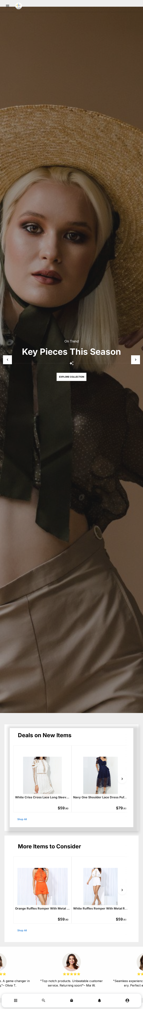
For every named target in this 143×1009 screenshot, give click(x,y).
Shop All (22, 819)
